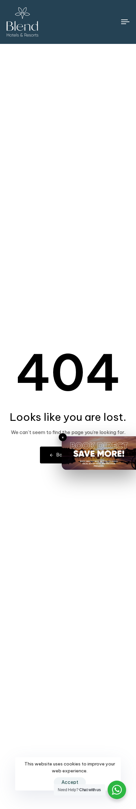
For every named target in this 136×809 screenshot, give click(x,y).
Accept (69, 782)
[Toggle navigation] (108, 22)
